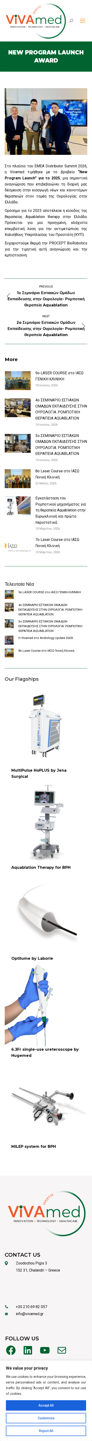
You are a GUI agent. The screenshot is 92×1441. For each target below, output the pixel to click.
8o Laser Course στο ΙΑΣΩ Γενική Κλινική (57, 474)
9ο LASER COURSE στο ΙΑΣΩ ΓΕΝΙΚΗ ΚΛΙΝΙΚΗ (59, 376)
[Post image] (18, 380)
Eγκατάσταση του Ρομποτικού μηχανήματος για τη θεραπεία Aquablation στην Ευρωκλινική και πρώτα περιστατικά (60, 510)
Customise (46, 1418)
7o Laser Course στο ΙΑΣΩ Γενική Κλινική (57, 542)
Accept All (46, 1405)
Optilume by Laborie (32, 958)
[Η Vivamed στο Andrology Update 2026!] (9, 641)
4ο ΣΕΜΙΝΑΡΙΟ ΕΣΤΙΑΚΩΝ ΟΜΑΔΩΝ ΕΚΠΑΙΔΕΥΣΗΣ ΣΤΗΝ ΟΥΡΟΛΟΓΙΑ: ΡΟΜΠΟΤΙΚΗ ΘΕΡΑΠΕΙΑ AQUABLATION (61, 409)
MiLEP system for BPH (33, 1146)
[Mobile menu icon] (82, 20)
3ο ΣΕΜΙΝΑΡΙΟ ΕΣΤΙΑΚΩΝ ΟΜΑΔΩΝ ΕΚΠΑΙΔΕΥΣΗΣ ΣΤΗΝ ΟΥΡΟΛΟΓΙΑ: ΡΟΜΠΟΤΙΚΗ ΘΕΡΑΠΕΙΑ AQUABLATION (61, 444)
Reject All (46, 1431)
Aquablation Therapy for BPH (41, 867)
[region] (46, 1400)
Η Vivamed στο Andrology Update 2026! (45, 638)
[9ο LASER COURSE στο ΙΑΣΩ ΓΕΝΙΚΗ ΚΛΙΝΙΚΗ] (9, 595)
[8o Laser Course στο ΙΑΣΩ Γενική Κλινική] (9, 653)
